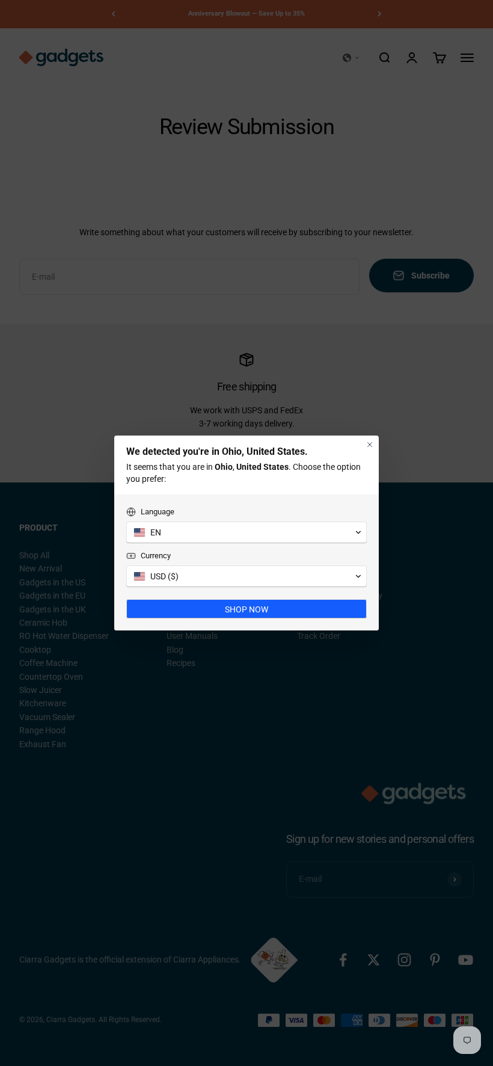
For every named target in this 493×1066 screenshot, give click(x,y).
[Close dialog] (369, 444)
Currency (156, 555)
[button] (246, 532)
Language (157, 511)
